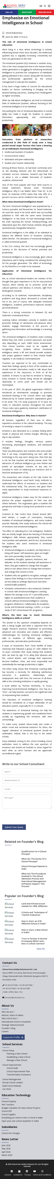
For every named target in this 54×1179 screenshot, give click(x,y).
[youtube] (34, 1171)
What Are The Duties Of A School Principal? (33, 860)
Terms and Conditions (42, 1174)
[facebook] (12, 1171)
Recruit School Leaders (12, 1082)
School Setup (8, 1050)
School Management (11, 1079)
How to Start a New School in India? (34, 931)
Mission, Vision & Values (12, 1015)
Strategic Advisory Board (13, 1025)
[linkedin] (27, 1171)
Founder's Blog (8, 1028)
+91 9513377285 (23, 988)
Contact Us (17, 1174)
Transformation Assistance (19, 1074)
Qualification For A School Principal (33, 852)
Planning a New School (17, 1053)
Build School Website (11, 1085)
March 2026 (7, 1155)
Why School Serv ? (10, 1018)
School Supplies (9, 1114)
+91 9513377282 (11, 985)
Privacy (28, 1174)
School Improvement (11, 1065)
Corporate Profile (11, 1037)
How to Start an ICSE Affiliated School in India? (33, 922)
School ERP (7, 1111)
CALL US (9, 12)
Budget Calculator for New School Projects (21, 1108)
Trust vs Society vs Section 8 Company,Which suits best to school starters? (34, 941)
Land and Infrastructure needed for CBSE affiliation (34, 904)
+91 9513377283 (25, 985)
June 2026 (6, 1145)
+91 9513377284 (8, 988)
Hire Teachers (8, 1104)
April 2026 (6, 1152)
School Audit (12, 1068)
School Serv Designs (11, 1133)
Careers (5, 1031)
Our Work (6, 1089)
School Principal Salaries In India (34, 867)
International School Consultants (16, 1021)
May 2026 (6, 1148)
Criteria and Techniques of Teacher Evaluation (34, 913)
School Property (9, 1101)
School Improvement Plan (18, 1071)
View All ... (41, 948)
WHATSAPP (27, 12)
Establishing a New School (18, 1057)
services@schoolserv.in (14, 997)
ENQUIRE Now (45, 12)
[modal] (47, 1053)
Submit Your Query (14, 827)
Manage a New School (17, 1060)
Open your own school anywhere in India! (20, 1121)
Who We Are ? (8, 1012)
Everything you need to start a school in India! (22, 1117)
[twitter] (19, 1171)
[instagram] (42, 1171)
